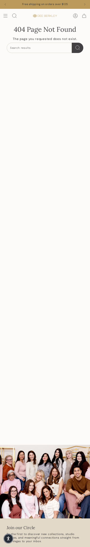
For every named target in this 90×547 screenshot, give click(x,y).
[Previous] (5, 4)
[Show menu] (5, 16)
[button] (8, 539)
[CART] (84, 16)
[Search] (77, 48)
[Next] (85, 4)
